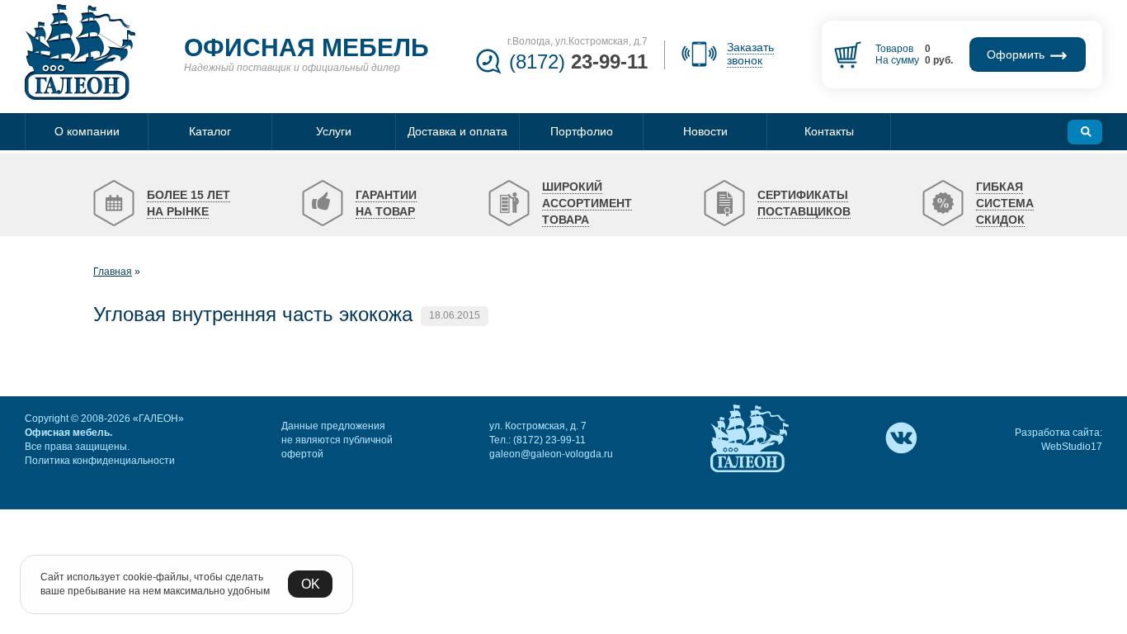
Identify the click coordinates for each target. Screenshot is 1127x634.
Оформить (1017, 54)
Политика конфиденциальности (100, 460)
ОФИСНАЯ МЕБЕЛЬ (306, 47)
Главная (112, 271)
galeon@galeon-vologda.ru (551, 454)
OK (310, 584)
